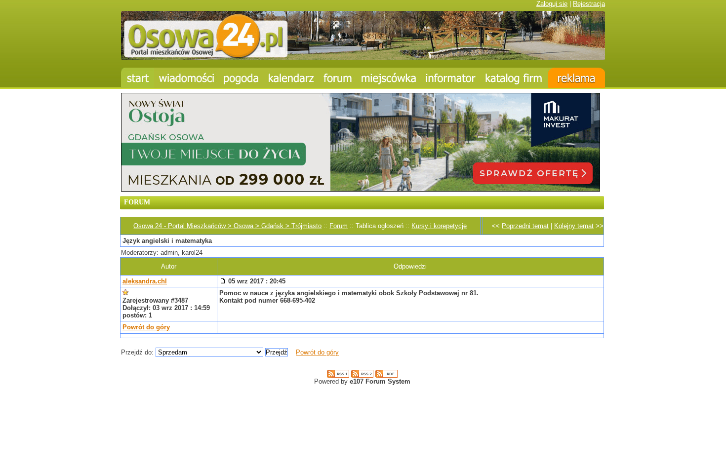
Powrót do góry (146, 327)
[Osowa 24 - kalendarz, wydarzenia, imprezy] (291, 78)
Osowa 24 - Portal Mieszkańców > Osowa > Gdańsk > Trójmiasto (227, 226)
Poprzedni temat (525, 226)
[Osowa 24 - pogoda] (241, 78)
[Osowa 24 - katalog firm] (514, 78)
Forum (338, 226)
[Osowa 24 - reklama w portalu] (576, 78)
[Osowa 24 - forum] (338, 78)
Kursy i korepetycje (439, 226)
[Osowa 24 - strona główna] (137, 78)
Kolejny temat (574, 226)
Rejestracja (589, 3)
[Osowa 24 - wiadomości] (186, 78)
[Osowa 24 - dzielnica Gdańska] (389, 78)
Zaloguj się (551, 3)
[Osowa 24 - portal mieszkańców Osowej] (363, 58)
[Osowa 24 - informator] (451, 78)
